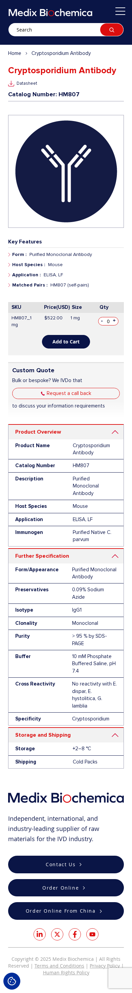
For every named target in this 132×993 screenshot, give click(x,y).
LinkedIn (40, 934)
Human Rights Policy (66, 972)
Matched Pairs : (29, 285)
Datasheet (27, 83)
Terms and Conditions (59, 965)
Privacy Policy (105, 965)
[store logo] (50, 12)
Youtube (92, 934)
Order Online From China (61, 911)
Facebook (75, 934)
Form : (19, 254)
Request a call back (69, 393)
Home (14, 53)
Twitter (57, 934)
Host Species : (28, 264)
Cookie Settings (11, 981)
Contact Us (60, 864)
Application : (26, 275)
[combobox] (66, 29)
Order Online (60, 888)
